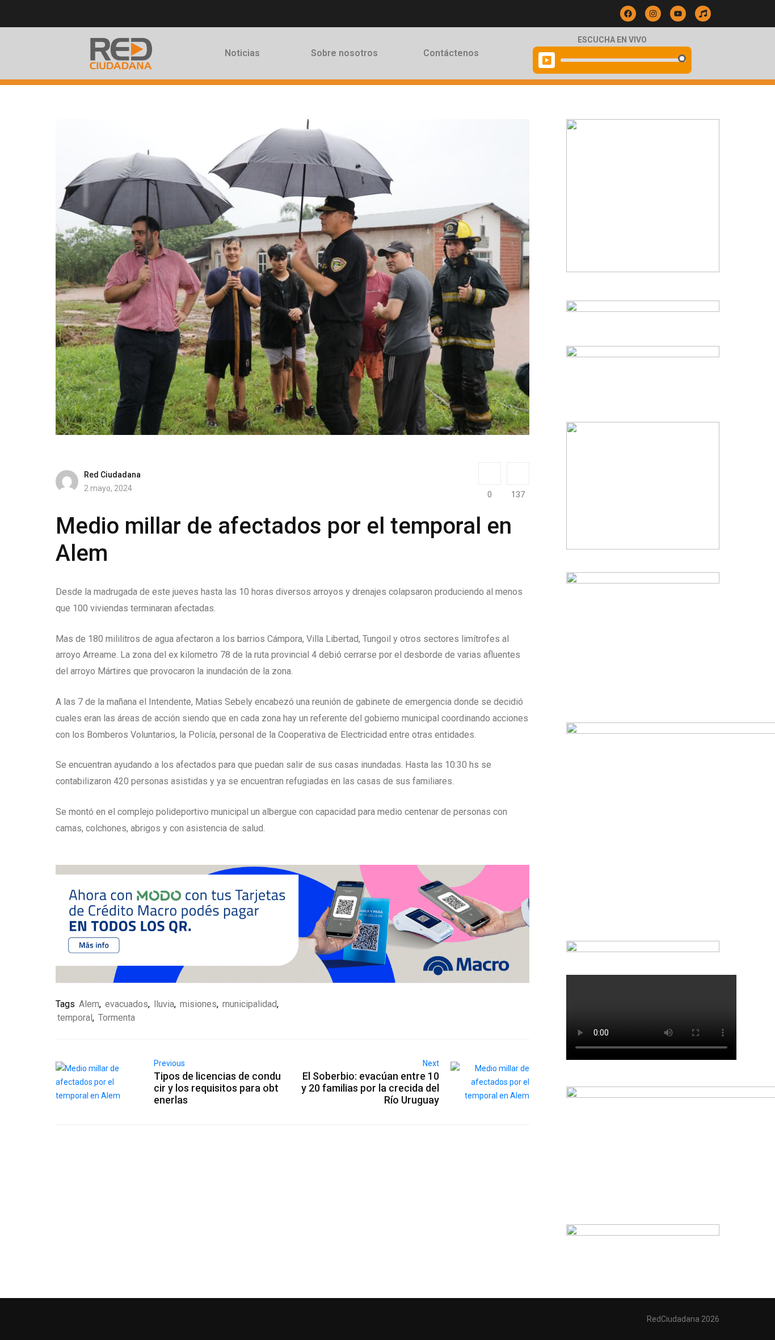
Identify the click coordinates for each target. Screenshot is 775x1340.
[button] (245, 53)
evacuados (126, 1004)
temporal (74, 1017)
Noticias (242, 53)
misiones (198, 1004)
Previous (169, 1063)
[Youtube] (678, 14)
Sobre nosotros (344, 53)
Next (431, 1063)
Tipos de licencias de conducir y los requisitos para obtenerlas (217, 1088)
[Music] (703, 14)
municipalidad (249, 1004)
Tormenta (116, 1017)
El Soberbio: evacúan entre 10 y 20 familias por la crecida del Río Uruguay (370, 1088)
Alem (89, 1004)
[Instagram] (653, 14)
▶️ (546, 60)
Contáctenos (451, 53)
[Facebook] (628, 14)
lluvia (164, 1004)
